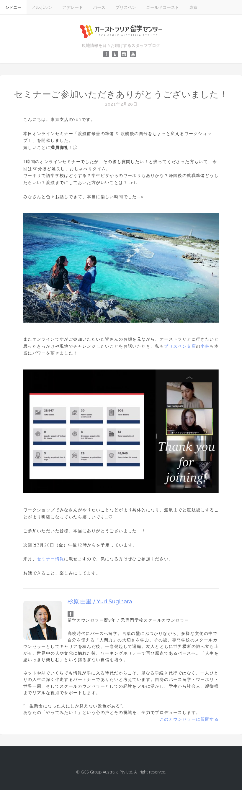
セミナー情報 (50, 558)
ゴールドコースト (162, 7)
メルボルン (42, 7)
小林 (205, 346)
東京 (193, 7)
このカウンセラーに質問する (189, 719)
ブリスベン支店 (180, 346)
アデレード (72, 7)
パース (99, 7)
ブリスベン (125, 7)
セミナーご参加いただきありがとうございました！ (121, 94)
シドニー (13, 7)
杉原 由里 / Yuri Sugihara (100, 601)
